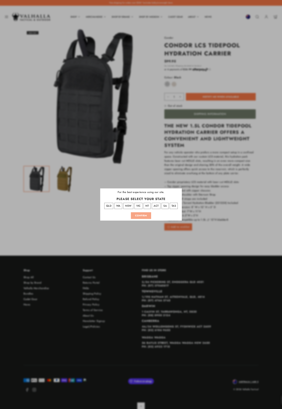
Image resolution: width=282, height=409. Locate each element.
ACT (156, 206)
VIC (138, 206)
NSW (128, 206)
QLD (108, 206)
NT (147, 206)
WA (118, 206)
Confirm (141, 215)
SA (165, 206)
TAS (174, 206)
